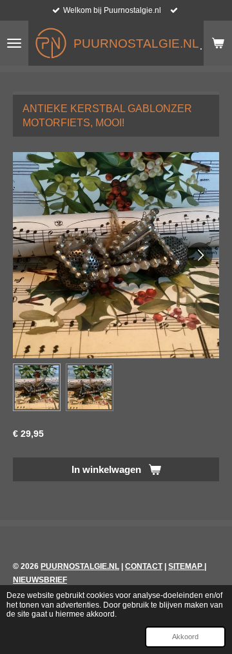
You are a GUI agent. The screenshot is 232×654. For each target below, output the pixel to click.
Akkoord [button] (185, 636)
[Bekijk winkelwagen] (218, 43)
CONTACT (143, 566)
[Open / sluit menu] (14, 43)
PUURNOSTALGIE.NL (80, 566)
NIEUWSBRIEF (40, 579)
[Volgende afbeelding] (200, 255)
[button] (37, 387)
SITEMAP (186, 566)
